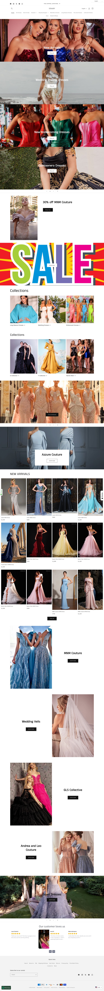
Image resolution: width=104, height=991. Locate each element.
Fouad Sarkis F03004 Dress (7, 564)
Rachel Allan (70, 376)
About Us (31, 963)
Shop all (52, 53)
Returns (58, 963)
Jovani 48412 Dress (31, 517)
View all (52, 618)
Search (26, 963)
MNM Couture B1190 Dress (58, 611)
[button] (11, 8)
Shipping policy (62, 987)
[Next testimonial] (53, 951)
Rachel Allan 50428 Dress (84, 559)
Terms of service (54, 987)
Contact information (71, 987)
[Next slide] (53, 191)
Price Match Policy (74, 963)
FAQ (36, 963)
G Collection (13, 376)
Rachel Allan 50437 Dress (32, 606)
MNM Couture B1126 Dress (84, 611)
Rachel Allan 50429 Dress (7, 606)
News (55, 966)
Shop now (48, 209)
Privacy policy (65, 963)
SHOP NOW (52, 460)
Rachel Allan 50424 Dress (58, 559)
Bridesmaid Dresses (72, 325)
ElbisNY (33, 987)
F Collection (41, 376)
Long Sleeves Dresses (16, 325)
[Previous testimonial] (50, 951)
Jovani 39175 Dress (5, 517)
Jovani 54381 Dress (82, 517)
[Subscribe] (35, 974)
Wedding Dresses (43, 325)
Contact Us (50, 966)
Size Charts (52, 963)
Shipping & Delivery (43, 963)
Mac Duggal (52, 414)
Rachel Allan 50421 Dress (32, 559)
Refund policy (39, 987)
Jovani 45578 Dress (56, 515)
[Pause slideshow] (57, 191)
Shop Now (52, 265)
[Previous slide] (46, 191)
